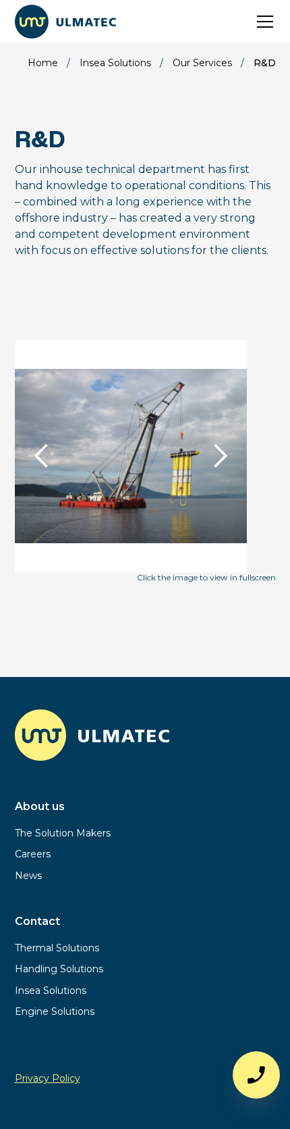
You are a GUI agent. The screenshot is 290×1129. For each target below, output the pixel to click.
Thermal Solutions (57, 948)
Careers (33, 854)
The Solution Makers (63, 833)
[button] (262, 21)
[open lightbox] (131, 503)
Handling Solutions (59, 969)
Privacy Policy (47, 1078)
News (28, 876)
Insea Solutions (50, 990)
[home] (65, 22)
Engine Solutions (54, 1011)
